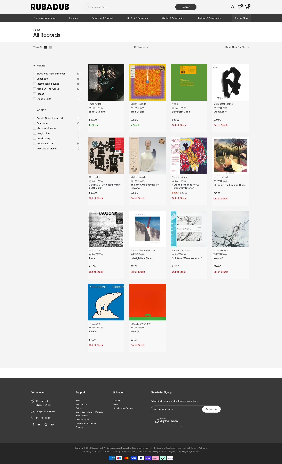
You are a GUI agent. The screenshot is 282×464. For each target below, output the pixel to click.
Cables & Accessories (173, 18)
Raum (92, 258)
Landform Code (181, 111)
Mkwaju (135, 331)
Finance (79, 427)
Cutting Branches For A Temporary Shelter (185, 186)
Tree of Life (137, 111)
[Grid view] (45, 47)
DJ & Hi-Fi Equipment (137, 18)
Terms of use (81, 416)
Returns (79, 408)
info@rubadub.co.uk (45, 411)
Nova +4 (218, 258)
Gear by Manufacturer (123, 408)
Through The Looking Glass (229, 185)
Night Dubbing (97, 111)
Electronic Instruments (44, 18)
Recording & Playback (103, 18)
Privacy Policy (82, 419)
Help (78, 400)
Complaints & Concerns (86, 423)
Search (186, 7)
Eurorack (73, 18)
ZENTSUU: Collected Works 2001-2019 (105, 186)
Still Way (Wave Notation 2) (187, 258)
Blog (115, 404)
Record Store (241, 18)
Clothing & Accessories (209, 18)
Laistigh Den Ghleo (141, 258)
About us (117, 400)
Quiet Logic (220, 111)
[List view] (50, 47)
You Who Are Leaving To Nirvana (145, 186)
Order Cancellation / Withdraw (89, 412)
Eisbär (92, 331)
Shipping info (82, 404)
